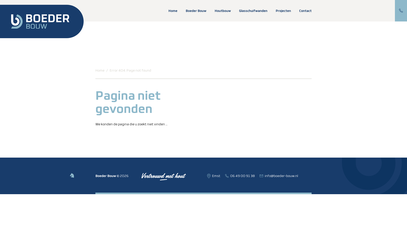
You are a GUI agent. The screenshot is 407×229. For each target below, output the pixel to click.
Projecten (283, 11)
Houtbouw (223, 11)
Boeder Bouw (196, 11)
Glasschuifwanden (253, 11)
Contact (305, 11)
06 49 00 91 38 (401, 11)
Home (172, 11)
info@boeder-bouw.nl (281, 176)
